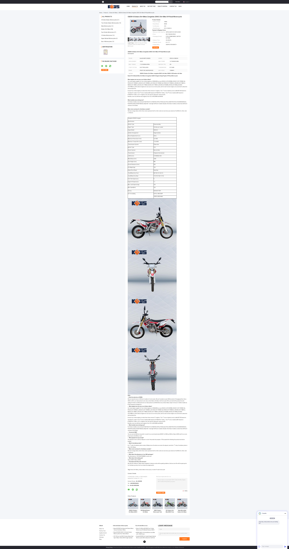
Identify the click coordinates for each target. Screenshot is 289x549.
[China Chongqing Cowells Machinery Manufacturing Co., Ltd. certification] (105, 52)
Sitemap (101, 537)
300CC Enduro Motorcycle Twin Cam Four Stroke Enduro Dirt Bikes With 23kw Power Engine (157, 511)
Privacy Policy (109, 547)
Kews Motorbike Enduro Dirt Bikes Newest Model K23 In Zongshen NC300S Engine (182, 511)
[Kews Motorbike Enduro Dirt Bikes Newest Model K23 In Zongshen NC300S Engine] (182, 503)
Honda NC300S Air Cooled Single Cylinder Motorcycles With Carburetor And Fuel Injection (146, 537)
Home (128, 6)
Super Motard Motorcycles (108, 38)
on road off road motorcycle (158, 469)
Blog (180, 6)
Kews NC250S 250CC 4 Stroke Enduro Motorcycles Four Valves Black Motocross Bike (123, 533)
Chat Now (177, 1)
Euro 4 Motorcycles (106, 41)
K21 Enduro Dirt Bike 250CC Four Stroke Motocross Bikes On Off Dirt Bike (169, 511)
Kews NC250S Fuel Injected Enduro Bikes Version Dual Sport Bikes (123, 529)
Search (170, 1)
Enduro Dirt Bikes (113, 12)
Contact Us (173, 6)
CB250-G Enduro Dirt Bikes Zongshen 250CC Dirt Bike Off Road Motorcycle (137, 44)
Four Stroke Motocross (107, 32)
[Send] (285, 546)
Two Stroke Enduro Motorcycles (110, 23)
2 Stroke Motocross (106, 35)
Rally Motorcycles (106, 26)
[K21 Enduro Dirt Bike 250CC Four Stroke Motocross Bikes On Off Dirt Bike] (170, 503)
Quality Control (162, 6)
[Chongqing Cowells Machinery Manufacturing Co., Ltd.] (113, 6)
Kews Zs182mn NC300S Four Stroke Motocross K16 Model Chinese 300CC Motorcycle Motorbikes (145, 529)
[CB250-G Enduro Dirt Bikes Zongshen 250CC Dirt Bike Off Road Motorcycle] (138, 28)
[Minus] (285, 513)
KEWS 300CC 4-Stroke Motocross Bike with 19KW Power (145, 533)
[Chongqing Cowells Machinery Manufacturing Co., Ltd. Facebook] (103, 2)
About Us (142, 6)
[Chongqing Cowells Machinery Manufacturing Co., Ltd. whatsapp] (107, 66)
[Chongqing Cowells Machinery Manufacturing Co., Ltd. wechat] (111, 66)
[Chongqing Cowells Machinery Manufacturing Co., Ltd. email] (103, 66)
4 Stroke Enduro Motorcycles (109, 20)
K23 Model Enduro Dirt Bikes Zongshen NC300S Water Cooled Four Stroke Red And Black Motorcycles (145, 511)
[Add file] (259, 546)
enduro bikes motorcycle (145, 469)
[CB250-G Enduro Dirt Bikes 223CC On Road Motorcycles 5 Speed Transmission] (133, 503)
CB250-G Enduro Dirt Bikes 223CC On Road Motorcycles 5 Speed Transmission (133, 511)
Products (135, 6)
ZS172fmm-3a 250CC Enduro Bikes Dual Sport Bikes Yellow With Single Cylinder (123, 537)
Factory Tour (151, 6)
